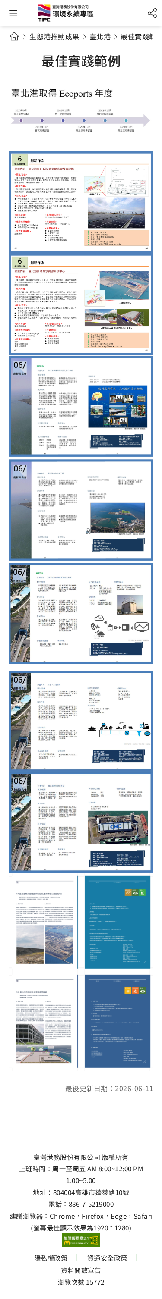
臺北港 (100, 36)
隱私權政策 (51, 1257)
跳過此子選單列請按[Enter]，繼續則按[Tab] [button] (22, 47)
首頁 (14, 36)
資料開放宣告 (81, 1270)
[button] (13, 13)
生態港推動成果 (54, 36)
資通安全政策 (107, 1257)
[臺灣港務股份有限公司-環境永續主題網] (81, 15)
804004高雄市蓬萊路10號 (91, 1192)
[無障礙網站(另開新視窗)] (81, 1240)
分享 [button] (152, 13)
